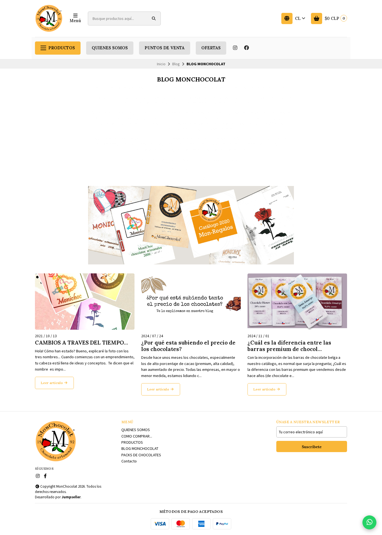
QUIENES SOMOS (110, 47)
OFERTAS (211, 47)
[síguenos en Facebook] (247, 48)
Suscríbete (312, 446)
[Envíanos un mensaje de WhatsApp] (369, 522)
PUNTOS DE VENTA (165, 47)
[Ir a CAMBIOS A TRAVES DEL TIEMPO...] (85, 301)
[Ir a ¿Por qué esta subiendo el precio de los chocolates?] (191, 301)
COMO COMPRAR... (136, 436)
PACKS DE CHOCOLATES (141, 455)
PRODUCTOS (61, 47)
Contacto (129, 461)
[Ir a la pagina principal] (49, 18)
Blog (176, 63)
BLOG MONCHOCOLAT (139, 448)
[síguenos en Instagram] (235, 48)
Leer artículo (52, 383)
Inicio (161, 63)
